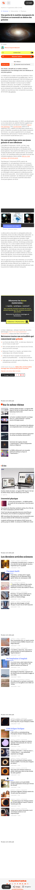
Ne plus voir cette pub (7, 401)
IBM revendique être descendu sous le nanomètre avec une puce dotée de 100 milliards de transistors (17, 517)
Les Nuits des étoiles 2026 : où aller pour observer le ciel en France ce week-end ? (18, 343)
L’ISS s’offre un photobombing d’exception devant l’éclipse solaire (21, 733)
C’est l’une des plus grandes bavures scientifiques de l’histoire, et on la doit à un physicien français (16, 512)
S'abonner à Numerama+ (16, 322)
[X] (12, 884)
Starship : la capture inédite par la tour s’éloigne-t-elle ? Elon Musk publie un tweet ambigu (21, 595)
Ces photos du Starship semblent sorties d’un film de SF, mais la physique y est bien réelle (17, 508)
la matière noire (23, 77)
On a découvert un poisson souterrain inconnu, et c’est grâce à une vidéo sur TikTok (22, 682)
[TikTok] (10, 884)
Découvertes (14, 11)
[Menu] (8, 3)
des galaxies (12, 92)
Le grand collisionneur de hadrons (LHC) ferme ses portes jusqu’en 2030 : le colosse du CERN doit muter (17, 521)
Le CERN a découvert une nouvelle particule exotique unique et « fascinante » (20, 451)
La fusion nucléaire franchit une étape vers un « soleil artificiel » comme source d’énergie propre (21, 418)
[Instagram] (15, 884)
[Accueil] (3, 3)
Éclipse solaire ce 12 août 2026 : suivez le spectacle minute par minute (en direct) (22, 783)
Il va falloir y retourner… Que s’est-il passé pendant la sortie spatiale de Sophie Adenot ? (21, 651)
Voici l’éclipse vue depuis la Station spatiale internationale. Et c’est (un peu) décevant (21, 742)
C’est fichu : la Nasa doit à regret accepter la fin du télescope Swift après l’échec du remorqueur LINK (21, 576)
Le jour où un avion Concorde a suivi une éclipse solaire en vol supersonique (22, 811)
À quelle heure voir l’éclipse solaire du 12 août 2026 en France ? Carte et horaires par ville (22, 802)
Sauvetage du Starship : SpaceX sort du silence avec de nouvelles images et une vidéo (22, 673)
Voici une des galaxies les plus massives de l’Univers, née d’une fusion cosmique (18, 347)
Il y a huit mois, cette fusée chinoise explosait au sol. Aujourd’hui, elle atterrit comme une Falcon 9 (21, 663)
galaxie (19, 339)
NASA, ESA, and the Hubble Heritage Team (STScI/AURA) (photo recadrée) (16, 367)
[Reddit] (20, 884)
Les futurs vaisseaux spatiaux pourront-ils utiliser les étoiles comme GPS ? (22, 434)
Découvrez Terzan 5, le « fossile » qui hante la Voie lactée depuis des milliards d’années (17, 352)
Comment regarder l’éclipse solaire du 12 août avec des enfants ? (22, 792)
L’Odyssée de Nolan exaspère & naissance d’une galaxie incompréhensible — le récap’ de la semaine (17, 356)
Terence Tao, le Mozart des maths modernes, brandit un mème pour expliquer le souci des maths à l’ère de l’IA (22, 586)
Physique (23, 11)
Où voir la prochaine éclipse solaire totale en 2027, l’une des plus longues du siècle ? (22, 761)
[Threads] (28, 884)
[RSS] (23, 884)
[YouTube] (7, 884)
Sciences (5, 11)
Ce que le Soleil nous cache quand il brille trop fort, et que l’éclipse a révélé (22, 720)
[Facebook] (17, 884)
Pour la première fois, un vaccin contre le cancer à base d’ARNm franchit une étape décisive (22, 642)
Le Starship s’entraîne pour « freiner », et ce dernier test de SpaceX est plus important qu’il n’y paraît (22, 564)
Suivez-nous (5, 64)
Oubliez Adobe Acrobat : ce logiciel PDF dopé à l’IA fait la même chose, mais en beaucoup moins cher (21, 410)
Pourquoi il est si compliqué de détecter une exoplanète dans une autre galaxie (22, 426)
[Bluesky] (25, 884)
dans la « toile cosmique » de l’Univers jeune (15, 157)
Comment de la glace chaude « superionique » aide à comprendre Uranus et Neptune (21, 443)
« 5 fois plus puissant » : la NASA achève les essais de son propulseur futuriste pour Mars (21, 503)
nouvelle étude (17, 126)
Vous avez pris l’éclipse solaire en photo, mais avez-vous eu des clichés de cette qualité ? (22, 771)
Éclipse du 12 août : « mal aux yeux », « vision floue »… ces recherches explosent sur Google (22, 752)
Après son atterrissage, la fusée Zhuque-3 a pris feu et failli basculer (22, 603)
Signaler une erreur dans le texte (10, 371)
